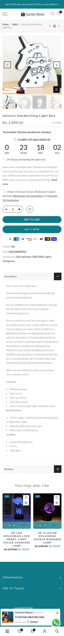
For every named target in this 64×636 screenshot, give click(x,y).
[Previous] (7, 64)
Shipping (21, 132)
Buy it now (32, 229)
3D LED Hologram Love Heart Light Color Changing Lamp (16, 539)
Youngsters (9, 261)
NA (13, 246)
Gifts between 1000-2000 (30, 256)
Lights (15, 24)
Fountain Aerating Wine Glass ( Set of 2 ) (30, 617)
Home (6, 24)
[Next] (56, 64)
